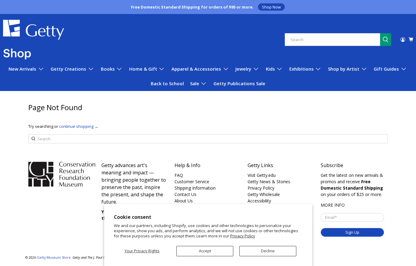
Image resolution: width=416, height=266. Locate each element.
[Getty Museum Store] (33, 39)
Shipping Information (195, 188)
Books (108, 69)
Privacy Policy (242, 236)
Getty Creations (68, 69)
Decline (268, 251)
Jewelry (243, 69)
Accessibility (259, 201)
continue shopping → (78, 126)
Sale (194, 83)
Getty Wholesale (264, 194)
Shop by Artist (343, 69)
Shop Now (271, 7)
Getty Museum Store (54, 257)
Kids (270, 69)
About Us (184, 201)
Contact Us (185, 194)
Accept (205, 251)
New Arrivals (22, 69)
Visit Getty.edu (262, 175)
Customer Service (192, 181)
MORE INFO (333, 205)
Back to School (167, 83)
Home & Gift (143, 69)
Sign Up (352, 232)
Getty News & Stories (269, 181)
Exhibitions (301, 69)
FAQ (179, 175)
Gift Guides (386, 69)
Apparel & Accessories (196, 69)
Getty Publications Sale (239, 83)
